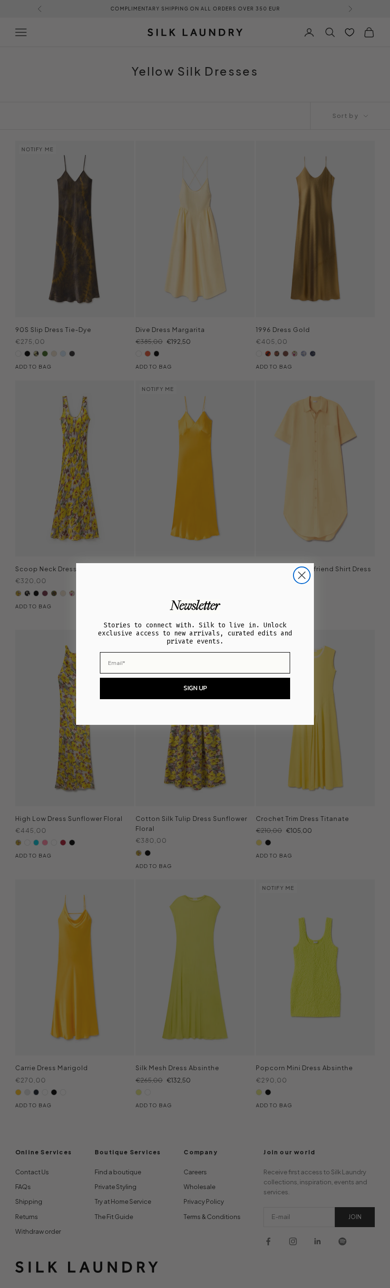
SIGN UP (195, 688)
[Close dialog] (301, 575)
